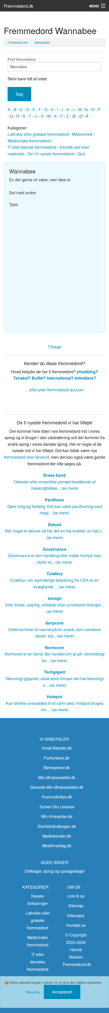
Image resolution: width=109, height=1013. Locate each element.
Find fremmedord (21, 59)
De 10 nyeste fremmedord (51, 154)
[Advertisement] (54, 267)
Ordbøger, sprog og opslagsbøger (55, 871)
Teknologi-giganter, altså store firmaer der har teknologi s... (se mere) (54, 678)
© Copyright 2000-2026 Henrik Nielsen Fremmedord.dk (77, 949)
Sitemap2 (75, 915)
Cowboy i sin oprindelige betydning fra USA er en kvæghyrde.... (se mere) (54, 580)
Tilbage (54, 347)
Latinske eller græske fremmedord (38, 134)
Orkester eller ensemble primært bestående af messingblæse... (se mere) (55, 481)
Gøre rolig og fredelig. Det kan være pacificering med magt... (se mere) (54, 506)
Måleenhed (82, 134)
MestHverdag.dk (56, 845)
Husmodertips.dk (57, 797)
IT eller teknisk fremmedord (32, 147)
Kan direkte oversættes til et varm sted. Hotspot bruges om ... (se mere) (54, 703)
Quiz (81, 154)
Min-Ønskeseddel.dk (56, 777)
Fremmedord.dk (18, 6)
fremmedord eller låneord (26, 457)
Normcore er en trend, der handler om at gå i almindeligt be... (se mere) (54, 654)
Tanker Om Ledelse (56, 807)
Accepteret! (62, 992)
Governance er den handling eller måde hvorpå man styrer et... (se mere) (54, 555)
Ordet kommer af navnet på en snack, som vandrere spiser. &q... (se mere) (54, 629)
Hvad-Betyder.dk (57, 748)
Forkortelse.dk (56, 758)
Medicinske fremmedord (29, 141)
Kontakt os (75, 925)
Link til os (75, 896)
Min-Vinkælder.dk (56, 816)
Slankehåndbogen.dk (57, 826)
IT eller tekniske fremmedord (37, 961)
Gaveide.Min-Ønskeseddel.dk (56, 787)
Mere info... (34, 992)
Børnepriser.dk (57, 767)
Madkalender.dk (56, 836)
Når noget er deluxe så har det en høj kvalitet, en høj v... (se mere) (54, 531)
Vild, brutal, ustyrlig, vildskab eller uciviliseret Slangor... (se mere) (54, 604)
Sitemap (75, 905)
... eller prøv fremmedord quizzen (54, 390)
